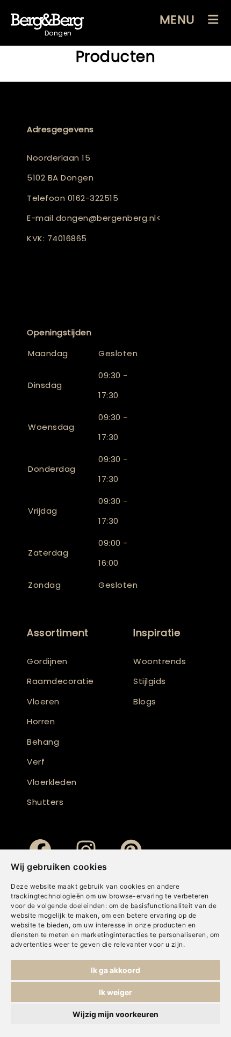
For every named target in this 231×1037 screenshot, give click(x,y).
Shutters (45, 802)
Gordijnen (47, 661)
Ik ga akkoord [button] (115, 970)
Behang (43, 741)
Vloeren (43, 701)
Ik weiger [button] (115, 992)
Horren (41, 721)
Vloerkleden (52, 782)
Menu (177, 19)
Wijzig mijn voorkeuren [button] (115, 1014)
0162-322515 (93, 198)
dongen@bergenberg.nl (106, 218)
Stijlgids (149, 681)
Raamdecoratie (60, 681)
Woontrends (159, 661)
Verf (36, 761)
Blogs (144, 701)
